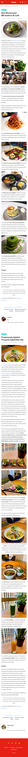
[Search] (20, 2)
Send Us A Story (19, 747)
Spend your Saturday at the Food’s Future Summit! (20, 310)
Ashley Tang (5, 342)
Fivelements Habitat (6, 373)
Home (2, 6)
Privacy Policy (14, 749)
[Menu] (2, 2)
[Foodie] (14, 2)
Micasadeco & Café (16, 40)
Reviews (4, 9)
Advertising (12, 747)
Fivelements (4, 365)
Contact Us (6, 747)
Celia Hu (4, 18)
